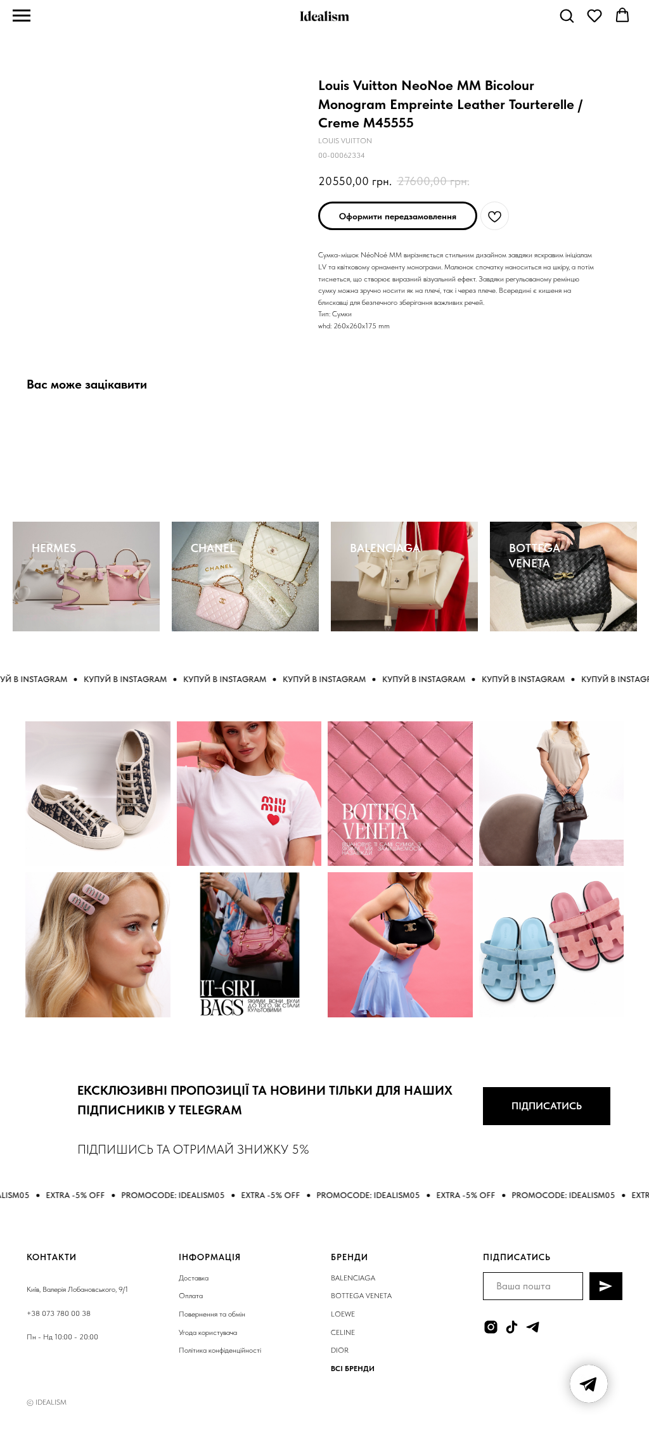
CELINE (343, 1332)
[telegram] (533, 1327)
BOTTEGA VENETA (361, 1295)
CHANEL (213, 548)
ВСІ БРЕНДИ (353, 1368)
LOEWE (343, 1314)
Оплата (191, 1295)
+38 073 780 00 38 (59, 1313)
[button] (566, 15)
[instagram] (491, 1327)
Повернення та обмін (212, 1314)
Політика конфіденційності (220, 1350)
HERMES (54, 548)
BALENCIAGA (385, 548)
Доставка (194, 1277)
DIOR (340, 1350)
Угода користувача (208, 1332)
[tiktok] (512, 1327)
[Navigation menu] (21, 16)
